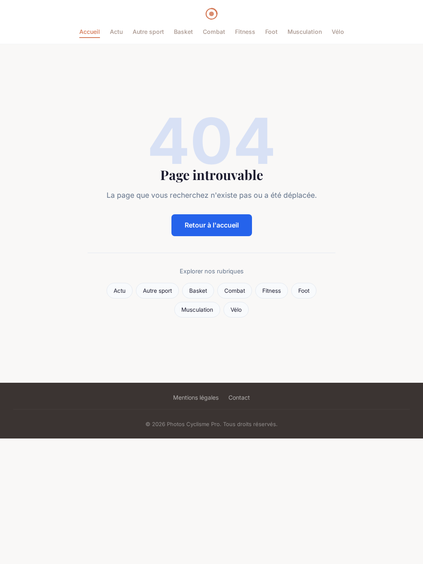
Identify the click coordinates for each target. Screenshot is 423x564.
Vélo (338, 31)
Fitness (245, 31)
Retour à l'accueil (212, 225)
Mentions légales (196, 397)
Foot (271, 31)
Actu (116, 31)
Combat (214, 31)
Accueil (89, 31)
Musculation (305, 31)
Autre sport (148, 31)
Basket (183, 31)
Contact (239, 397)
